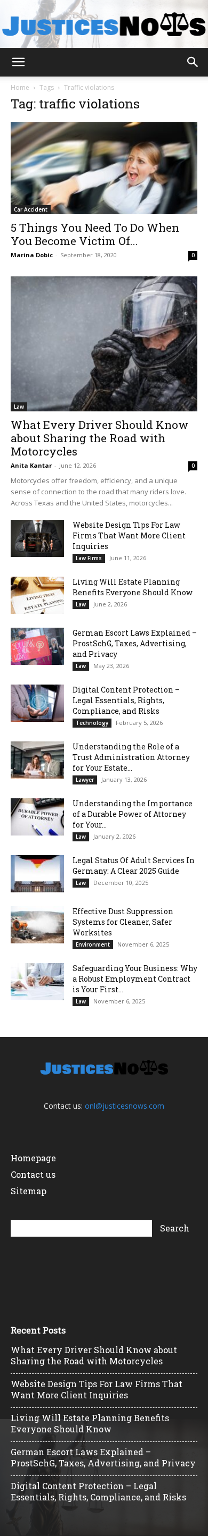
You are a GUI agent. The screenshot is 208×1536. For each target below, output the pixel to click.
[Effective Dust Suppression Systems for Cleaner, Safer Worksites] (37, 924)
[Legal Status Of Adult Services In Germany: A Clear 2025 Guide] (37, 873)
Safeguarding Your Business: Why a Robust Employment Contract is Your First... (135, 978)
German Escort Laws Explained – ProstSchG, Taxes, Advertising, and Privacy (135, 643)
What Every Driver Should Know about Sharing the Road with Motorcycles (99, 438)
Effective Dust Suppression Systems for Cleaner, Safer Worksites (123, 922)
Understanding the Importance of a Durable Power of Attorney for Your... (133, 814)
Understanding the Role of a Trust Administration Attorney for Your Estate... (131, 757)
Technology (92, 723)
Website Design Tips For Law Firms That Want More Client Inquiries (129, 535)
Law (19, 406)
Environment (93, 944)
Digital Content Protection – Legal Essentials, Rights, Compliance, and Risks (126, 700)
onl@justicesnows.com (124, 1106)
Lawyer (85, 779)
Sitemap (28, 1190)
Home (20, 87)
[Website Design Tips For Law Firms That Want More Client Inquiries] (37, 538)
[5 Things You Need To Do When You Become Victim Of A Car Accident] (104, 168)
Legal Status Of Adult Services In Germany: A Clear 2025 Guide (134, 865)
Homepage (33, 1157)
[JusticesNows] (104, 24)
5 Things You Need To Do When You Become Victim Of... (95, 234)
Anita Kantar (31, 465)
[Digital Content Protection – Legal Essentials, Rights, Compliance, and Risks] (37, 703)
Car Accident (30, 209)
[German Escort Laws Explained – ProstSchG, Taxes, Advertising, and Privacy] (37, 646)
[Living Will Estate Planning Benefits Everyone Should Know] (37, 595)
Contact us (33, 1174)
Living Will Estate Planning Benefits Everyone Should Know (133, 587)
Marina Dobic (32, 255)
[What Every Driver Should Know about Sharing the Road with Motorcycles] (104, 343)
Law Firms (89, 558)
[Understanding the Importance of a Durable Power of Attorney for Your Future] (37, 816)
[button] (18, 62)
